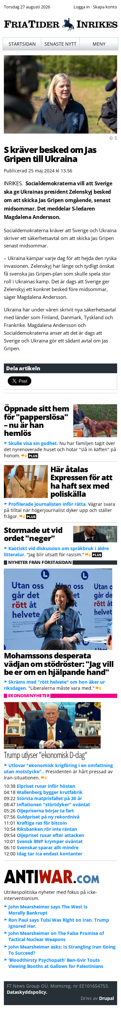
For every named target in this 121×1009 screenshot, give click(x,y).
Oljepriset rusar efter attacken (50, 835)
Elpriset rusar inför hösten (46, 786)
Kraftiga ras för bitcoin (42, 823)
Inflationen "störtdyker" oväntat (53, 804)
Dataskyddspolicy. (27, 992)
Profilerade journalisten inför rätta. (47, 504)
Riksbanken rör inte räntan (47, 829)
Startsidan (22, 44)
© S (113, 138)
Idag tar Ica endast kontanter (49, 854)
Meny (99, 44)
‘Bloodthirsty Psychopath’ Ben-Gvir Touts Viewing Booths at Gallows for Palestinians (55, 963)
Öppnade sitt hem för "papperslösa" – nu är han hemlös (36, 420)
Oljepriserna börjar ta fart (45, 811)
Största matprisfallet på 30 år (49, 798)
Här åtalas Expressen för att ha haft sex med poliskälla (81, 481)
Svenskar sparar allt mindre (47, 847)
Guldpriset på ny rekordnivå (48, 817)
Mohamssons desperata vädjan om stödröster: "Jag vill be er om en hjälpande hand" (59, 663)
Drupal (106, 998)
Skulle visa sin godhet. (33, 443)
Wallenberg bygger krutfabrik (50, 792)
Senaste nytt (60, 44)
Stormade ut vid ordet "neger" (33, 534)
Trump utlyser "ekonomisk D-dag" (45, 755)
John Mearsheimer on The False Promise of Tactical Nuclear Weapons (56, 936)
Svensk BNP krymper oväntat (50, 841)
